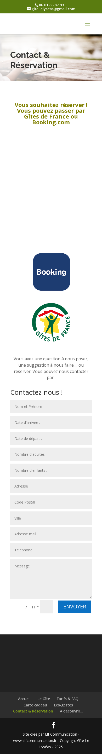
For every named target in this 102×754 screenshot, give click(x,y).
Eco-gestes (63, 704)
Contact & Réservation (33, 711)
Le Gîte (43, 698)
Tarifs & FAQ (67, 698)
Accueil (24, 698)
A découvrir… (71, 711)
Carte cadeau (35, 704)
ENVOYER (74, 606)
